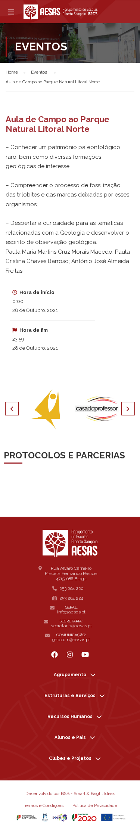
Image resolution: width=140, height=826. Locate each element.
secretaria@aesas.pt (71, 625)
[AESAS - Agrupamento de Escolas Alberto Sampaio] (60, 11)
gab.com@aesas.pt (71, 639)
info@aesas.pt (71, 612)
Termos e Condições (43, 805)
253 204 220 (71, 588)
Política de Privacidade (94, 805)
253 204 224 (71, 598)
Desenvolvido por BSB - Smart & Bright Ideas (70, 793)
